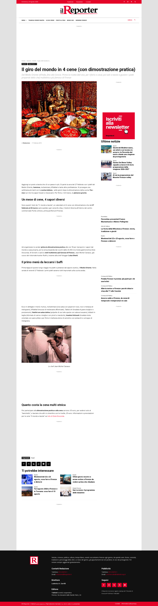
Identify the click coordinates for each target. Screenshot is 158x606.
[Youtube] (125, 585)
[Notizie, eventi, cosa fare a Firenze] (79, 10)
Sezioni (29, 61)
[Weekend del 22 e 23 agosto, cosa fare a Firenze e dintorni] (27, 479)
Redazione (26, 143)
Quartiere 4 (32, 64)
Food (32, 458)
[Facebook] (124, 2)
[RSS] (131, 2)
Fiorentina (104, 216)
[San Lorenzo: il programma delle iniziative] (65, 491)
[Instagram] (128, 2)
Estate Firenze (77, 488)
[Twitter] (135, 2)
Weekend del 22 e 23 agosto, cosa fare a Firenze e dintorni (45, 479)
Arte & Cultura (105, 226)
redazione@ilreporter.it (64, 574)
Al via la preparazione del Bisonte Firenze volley (123, 176)
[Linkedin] (33, 464)
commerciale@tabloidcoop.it (116, 574)
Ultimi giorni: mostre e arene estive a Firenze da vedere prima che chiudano (84, 479)
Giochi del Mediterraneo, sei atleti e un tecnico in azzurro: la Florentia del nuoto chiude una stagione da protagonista (124, 152)
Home (23, 61)
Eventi (34, 61)
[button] (132, 20)
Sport (114, 146)
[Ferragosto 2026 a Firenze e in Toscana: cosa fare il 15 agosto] (27, 491)
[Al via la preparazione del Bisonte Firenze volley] (106, 177)
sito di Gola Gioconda (56, 416)
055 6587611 (62, 572)
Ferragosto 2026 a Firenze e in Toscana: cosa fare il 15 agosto (45, 491)
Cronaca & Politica (106, 276)
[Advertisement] (79, 42)
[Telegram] (43, 464)
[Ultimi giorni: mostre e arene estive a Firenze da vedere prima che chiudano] (65, 479)
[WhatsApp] (38, 464)
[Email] (48, 464)
